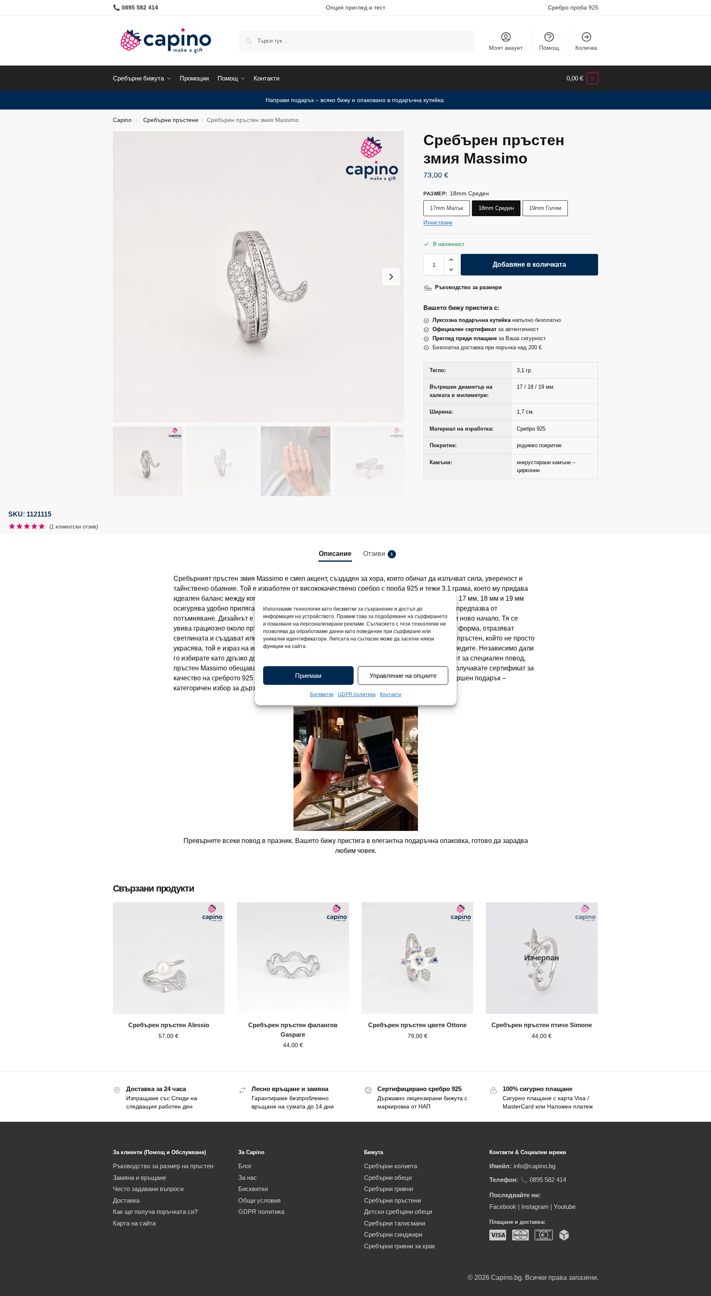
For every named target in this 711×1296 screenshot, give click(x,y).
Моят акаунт (506, 47)
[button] (583, 78)
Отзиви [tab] (378, 553)
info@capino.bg (534, 1165)
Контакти (390, 694)
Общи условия (259, 1200)
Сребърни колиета (390, 1165)
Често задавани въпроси (148, 1188)
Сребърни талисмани (394, 1223)
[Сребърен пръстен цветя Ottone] (418, 958)
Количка (586, 47)
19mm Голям (545, 208)
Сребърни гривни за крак (399, 1246)
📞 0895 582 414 (543, 1179)
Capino (122, 120)
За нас (247, 1177)
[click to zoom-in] (258, 276)
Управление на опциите (403, 675)
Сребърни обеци (388, 1177)
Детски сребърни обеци (398, 1211)
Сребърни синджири (393, 1234)
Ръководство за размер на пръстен (163, 1165)
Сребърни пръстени (170, 120)
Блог (245, 1165)
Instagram (535, 1206)
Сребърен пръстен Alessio (168, 1024)
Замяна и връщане (139, 1177)
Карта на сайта (134, 1223)
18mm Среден (496, 208)
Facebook (502, 1206)
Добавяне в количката (529, 264)
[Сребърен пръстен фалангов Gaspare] (293, 958)
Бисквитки (322, 694)
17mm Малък (446, 208)
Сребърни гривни (388, 1188)
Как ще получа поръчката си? (155, 1211)
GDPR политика (357, 694)
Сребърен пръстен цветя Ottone (417, 1024)
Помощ (549, 47)
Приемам (308, 675)
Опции (168, 1053)
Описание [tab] (335, 553)
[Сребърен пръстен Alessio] (169, 958)
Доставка (126, 1200)
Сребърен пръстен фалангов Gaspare (292, 1029)
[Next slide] (391, 276)
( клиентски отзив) (73, 526)
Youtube (565, 1206)
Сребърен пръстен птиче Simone (541, 1024)
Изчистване (437, 222)
